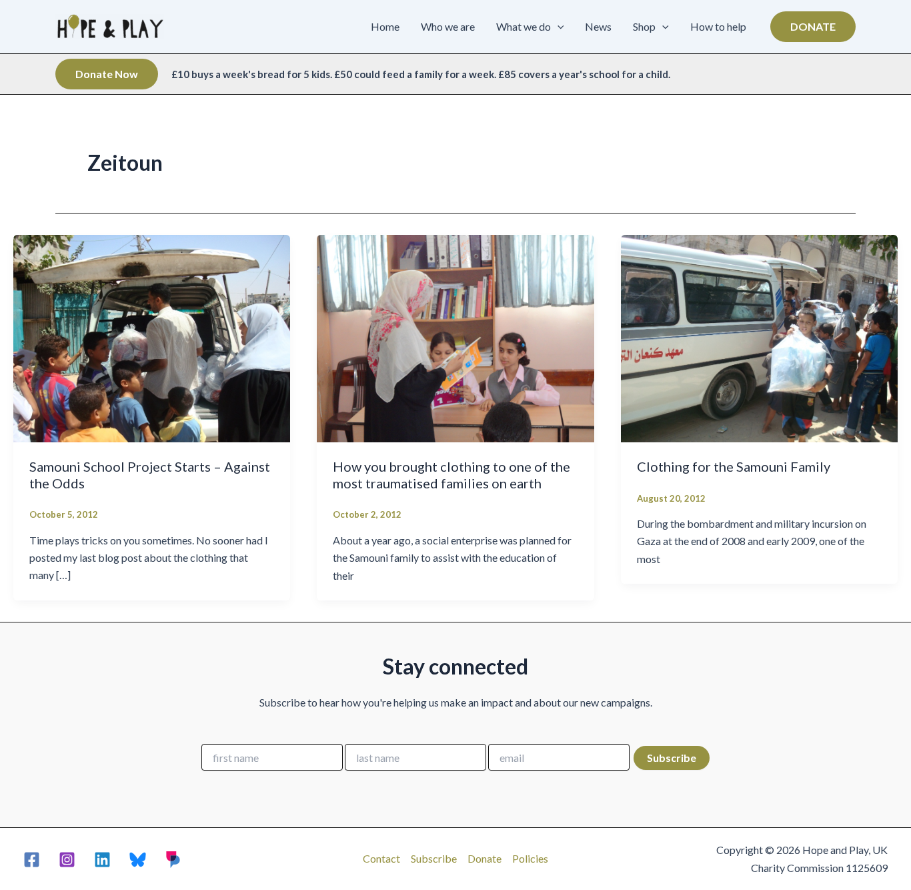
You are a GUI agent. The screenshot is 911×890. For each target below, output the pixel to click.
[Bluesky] (137, 859)
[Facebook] (31, 859)
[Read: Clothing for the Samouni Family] (759, 336)
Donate (485, 858)
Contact (381, 858)
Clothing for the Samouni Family (733, 466)
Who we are (448, 26)
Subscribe (434, 858)
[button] (557, 26)
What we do (523, 26)
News (598, 26)
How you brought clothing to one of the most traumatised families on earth (451, 474)
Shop (644, 26)
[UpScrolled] (173, 859)
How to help (718, 26)
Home (385, 26)
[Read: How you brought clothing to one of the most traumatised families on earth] (455, 337)
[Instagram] (67, 859)
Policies (530, 858)
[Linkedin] (102, 859)
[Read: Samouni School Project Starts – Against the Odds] (151, 336)
